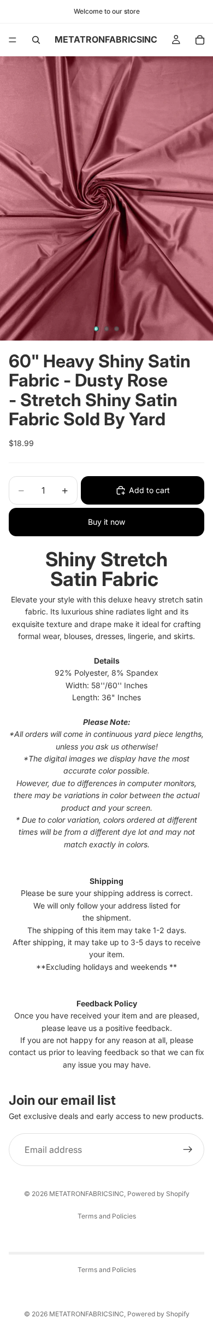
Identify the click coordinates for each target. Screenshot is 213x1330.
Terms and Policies (107, 1216)
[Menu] (12, 39)
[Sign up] (187, 1149)
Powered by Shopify (158, 1194)
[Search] (36, 40)
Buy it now (106, 521)
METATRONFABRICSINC (86, 1194)
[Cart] (200, 40)
